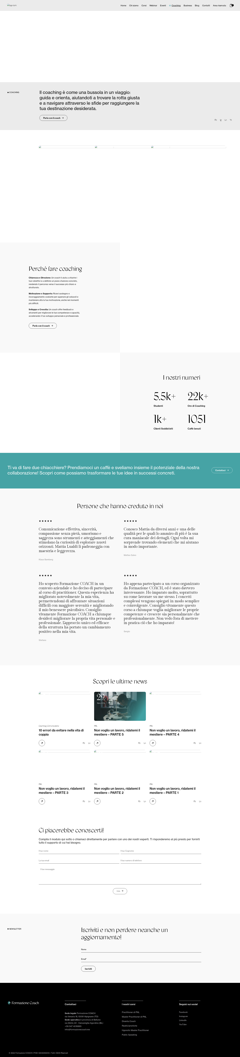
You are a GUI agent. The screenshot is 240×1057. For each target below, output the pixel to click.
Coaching (42, 726)
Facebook (183, 1012)
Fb (216, 120)
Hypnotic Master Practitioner (135, 1030)
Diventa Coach (129, 1021)
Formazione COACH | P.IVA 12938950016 (33, 1053)
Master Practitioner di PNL (134, 1016)
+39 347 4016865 (73, 1026)
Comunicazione (53, 726)
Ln (226, 120)
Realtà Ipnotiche (129, 1025)
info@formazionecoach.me (77, 1029)
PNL (95, 726)
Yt (231, 120)
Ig (221, 120)
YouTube (183, 1024)
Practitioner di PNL (131, 1012)
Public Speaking (129, 1034)
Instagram (183, 1016)
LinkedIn (183, 1020)
